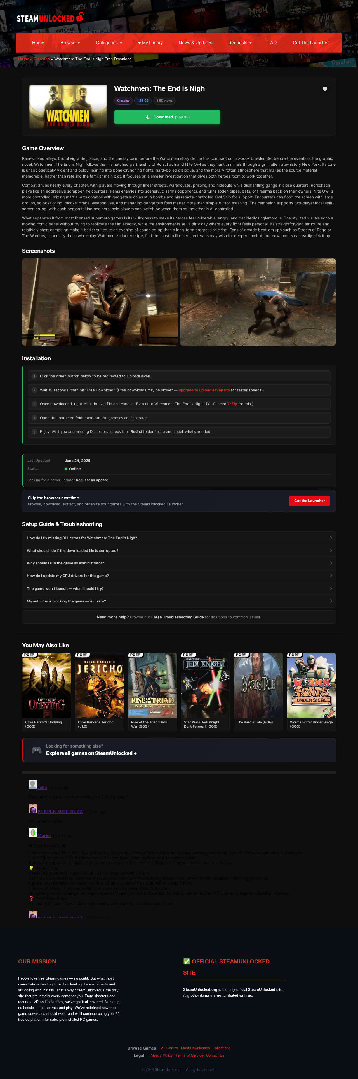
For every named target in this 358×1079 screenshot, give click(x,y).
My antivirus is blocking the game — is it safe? (66, 601)
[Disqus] (179, 848)
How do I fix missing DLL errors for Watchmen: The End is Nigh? (82, 538)
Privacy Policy (161, 1055)
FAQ (272, 42)
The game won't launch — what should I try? (65, 588)
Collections (221, 1047)
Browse (68, 42)
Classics (42, 59)
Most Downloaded (195, 1047)
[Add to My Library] (325, 89)
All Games (169, 1047)
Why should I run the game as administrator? (65, 563)
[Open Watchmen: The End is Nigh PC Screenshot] (100, 302)
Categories (107, 42)
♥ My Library (150, 42)
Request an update (92, 480)
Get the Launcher (311, 42)
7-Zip (232, 403)
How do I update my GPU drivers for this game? (68, 575)
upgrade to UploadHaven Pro (204, 390)
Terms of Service (189, 1055)
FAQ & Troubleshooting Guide (177, 617)
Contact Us (215, 1055)
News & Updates (195, 42)
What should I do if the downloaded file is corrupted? (72, 550)
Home (38, 42)
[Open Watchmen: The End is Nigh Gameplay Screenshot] (258, 302)
